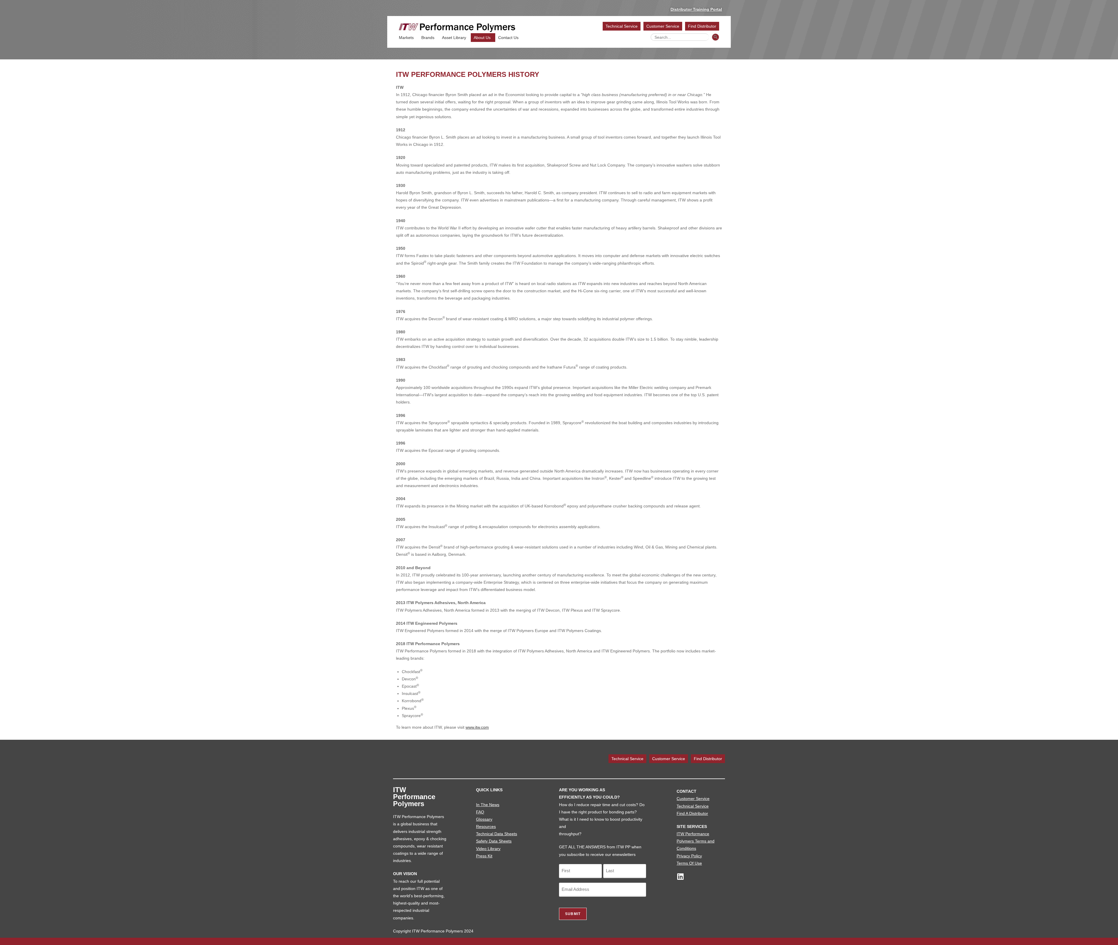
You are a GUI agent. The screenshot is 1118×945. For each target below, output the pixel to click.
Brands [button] (427, 37)
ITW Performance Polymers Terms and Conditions (695, 841)
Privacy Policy (689, 856)
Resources (486, 826)
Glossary (484, 819)
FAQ (480, 812)
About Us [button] (482, 37)
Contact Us (508, 37)
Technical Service (622, 26)
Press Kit (484, 856)
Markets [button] (406, 37)
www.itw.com (477, 727)
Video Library (488, 848)
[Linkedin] (680, 876)
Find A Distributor (692, 813)
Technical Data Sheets (496, 833)
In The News (487, 804)
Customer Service (662, 26)
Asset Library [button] (454, 37)
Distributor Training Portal (696, 9)
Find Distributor (702, 26)
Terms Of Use (689, 863)
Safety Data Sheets (494, 841)
